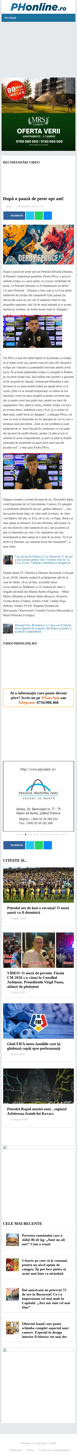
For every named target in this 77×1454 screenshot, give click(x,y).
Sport (9, 206)
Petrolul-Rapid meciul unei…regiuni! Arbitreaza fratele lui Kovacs (37, 1111)
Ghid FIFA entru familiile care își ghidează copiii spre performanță (33, 1046)
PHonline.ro (27, 1443)
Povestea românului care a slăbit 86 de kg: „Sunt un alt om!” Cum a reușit (43, 1239)
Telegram (26, 702)
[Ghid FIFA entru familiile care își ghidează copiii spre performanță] (38, 1021)
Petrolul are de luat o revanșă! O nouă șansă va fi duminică (38, 910)
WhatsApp (50, 698)
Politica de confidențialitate (54, 1450)
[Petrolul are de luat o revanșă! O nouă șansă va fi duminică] (38, 885)
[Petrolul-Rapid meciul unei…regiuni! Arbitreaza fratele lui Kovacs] (38, 1086)
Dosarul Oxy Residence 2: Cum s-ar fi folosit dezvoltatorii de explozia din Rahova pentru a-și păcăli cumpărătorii (43, 628)
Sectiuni (10, 17)
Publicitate (16, 1450)
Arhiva (30, 1450)
